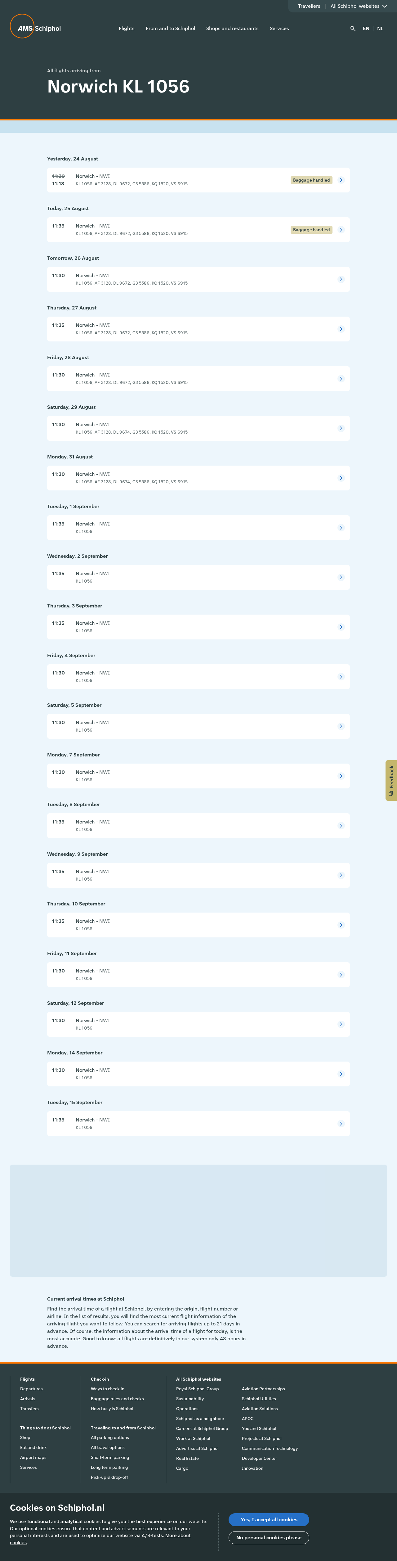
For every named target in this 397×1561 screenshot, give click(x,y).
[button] (391, 780)
